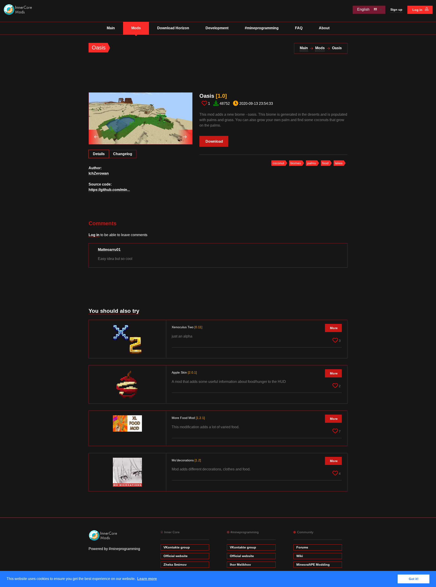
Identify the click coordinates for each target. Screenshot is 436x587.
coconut (278, 163)
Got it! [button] (414, 579)
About (324, 28)
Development (217, 28)
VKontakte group (177, 547)
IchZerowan (99, 173)
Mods (136, 28)
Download (214, 141)
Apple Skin (184, 372)
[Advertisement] (171, 75)
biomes (295, 163)
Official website (176, 556)
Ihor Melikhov (240, 564)
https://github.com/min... (109, 190)
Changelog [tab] (122, 154)
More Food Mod (188, 418)
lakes (338, 163)
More (334, 328)
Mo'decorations (186, 460)
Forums (302, 547)
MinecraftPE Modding (313, 564)
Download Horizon (173, 28)
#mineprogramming (262, 28)
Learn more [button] (147, 579)
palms (311, 163)
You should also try (114, 311)
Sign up (396, 9)
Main (111, 28)
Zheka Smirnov (175, 564)
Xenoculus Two (187, 327)
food (325, 163)
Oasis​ (213, 96)
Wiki (299, 556)
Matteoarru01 (109, 250)
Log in (417, 10)
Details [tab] (99, 154)
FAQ (298, 28)
